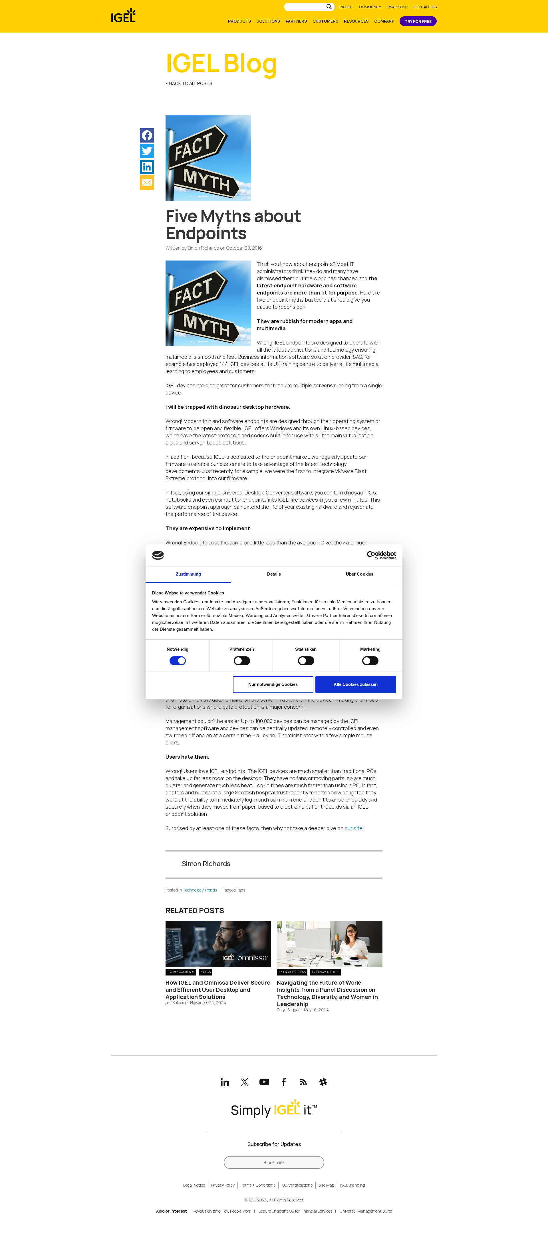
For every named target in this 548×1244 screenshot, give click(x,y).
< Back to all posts (189, 83)
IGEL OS (206, 972)
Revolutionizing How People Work (222, 1211)
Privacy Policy (223, 1185)
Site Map (326, 1185)
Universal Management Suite (366, 1211)
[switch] (242, 660)
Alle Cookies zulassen (356, 684)
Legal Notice (194, 1185)
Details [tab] (274, 574)
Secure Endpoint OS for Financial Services (295, 1211)
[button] (147, 135)
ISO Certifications (297, 1185)
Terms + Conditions (258, 1185)
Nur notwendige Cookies (273, 684)
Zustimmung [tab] (188, 574)
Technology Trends (200, 890)
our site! (354, 828)
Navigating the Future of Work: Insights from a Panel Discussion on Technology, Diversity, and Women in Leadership (327, 993)
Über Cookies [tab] (359, 574)
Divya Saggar (288, 1009)
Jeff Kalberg (176, 1002)
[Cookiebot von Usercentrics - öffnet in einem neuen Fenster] (371, 555)
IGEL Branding (352, 1185)
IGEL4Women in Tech (325, 972)
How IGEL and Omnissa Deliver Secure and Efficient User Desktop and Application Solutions (218, 990)
